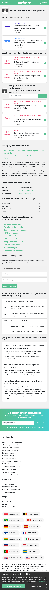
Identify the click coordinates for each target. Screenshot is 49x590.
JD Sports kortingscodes (11, 467)
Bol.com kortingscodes (10, 453)
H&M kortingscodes (9, 464)
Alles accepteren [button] (14, 586)
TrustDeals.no (32, 545)
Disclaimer (6, 504)
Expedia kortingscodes (10, 456)
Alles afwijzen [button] (36, 586)
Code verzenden (9, 286)
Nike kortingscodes (9, 469)
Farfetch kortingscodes (10, 458)
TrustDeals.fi (13, 533)
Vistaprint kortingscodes (11, 472)
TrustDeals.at (13, 514)
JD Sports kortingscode (14, 242)
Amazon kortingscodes (11, 447)
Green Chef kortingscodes (12, 461)
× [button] (46, 574)
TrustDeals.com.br (15, 520)
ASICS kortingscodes (10, 450)
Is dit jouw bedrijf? (25, 193)
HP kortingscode (11, 239)
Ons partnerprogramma (11, 489)
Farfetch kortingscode (13, 227)
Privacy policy (7, 501)
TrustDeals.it (34, 539)
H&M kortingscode (11, 233)
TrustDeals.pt (13, 551)
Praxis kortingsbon (12, 248)
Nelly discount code (12, 245)
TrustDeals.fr (31, 533)
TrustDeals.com (36, 558)
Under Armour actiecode (14, 251)
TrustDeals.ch (37, 520)
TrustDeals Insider (8, 492)
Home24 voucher (11, 236)
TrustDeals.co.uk (15, 558)
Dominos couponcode (13, 224)
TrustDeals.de (14, 526)
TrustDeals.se (33, 551)
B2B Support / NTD (8, 507)
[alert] (24, 581)
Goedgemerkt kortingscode (15, 230)
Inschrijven (43, 96)
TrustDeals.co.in (14, 539)
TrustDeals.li (13, 545)
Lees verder (41, 582)
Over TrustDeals (8, 484)
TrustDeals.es (34, 526)
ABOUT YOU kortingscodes (12, 442)
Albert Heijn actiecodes (11, 445)
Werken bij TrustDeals (10, 487)
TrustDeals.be (33, 514)
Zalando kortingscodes (11, 475)
